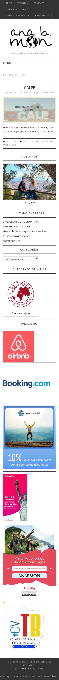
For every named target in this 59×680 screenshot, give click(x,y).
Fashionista (22, 669)
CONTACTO (39, 3)
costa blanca (36, 141)
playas (12, 145)
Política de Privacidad (24, 676)
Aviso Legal (23, 3)
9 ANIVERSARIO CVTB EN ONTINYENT (22, 222)
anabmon (25, 92)
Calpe (29, 87)
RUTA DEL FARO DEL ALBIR (17, 226)
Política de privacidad (17, 16)
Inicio (9, 3)
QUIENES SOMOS (41, 16)
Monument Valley (11, 240)
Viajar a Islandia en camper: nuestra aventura (24, 231)
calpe (25, 141)
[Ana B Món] (29, 40)
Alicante (11, 141)
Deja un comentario (44, 92)
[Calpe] (29, 110)
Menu (7, 62)
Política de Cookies (16, 9)
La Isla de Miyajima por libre (16, 236)
